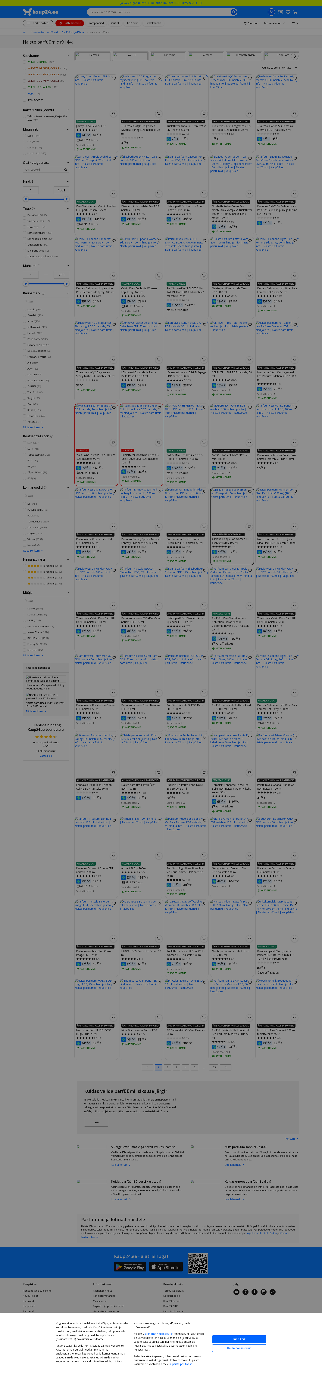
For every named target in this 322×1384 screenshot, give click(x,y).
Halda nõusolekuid (239, 1348)
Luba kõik (239, 1339)
